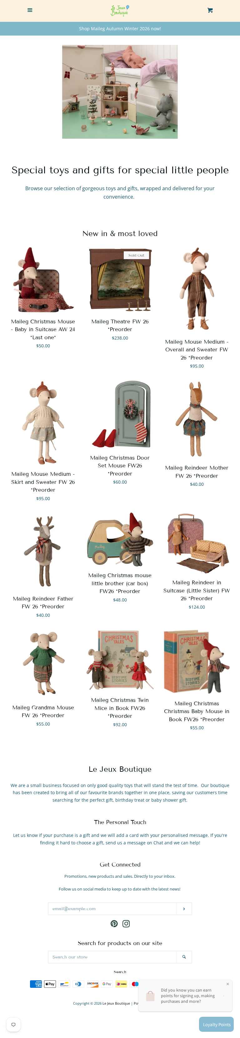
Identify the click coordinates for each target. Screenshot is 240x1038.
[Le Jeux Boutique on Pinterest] (114, 925)
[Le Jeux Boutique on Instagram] (126, 925)
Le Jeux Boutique (116, 1003)
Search (120, 971)
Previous (13, 92)
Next (227, 92)
